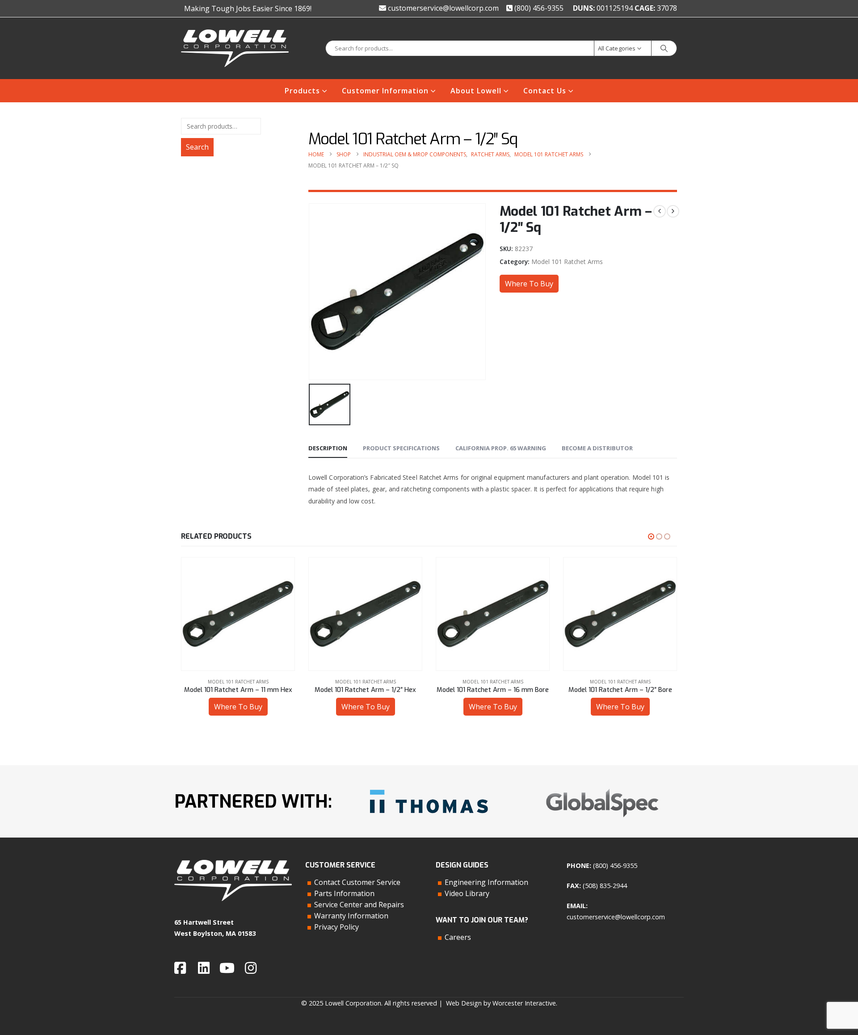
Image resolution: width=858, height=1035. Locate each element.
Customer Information (385, 91)
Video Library (467, 893)
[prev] (659, 211)
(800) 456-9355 (538, 8)
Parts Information (344, 893)
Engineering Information (486, 882)
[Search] (664, 48)
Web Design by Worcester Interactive (501, 1003)
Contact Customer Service (357, 882)
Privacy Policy (336, 927)
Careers (458, 937)
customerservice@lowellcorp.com (442, 8)
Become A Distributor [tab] (597, 448)
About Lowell (475, 91)
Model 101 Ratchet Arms (567, 261)
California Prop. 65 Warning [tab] (500, 448)
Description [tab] (327, 448)
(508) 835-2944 (605, 885)
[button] (651, 536)
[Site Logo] (235, 48)
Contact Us (544, 91)
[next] (673, 211)
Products (302, 91)
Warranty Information (351, 916)
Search (197, 147)
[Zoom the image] (429, 786)
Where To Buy (529, 284)
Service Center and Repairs (359, 904)
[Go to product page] (237, 613)
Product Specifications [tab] (401, 448)
